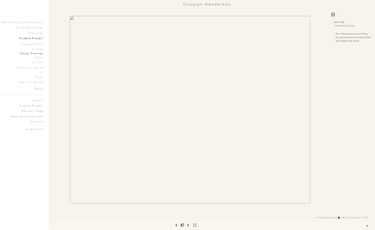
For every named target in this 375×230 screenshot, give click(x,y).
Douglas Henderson (207, 4)
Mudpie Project (31, 38)
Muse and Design (30, 28)
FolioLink (345, 217)
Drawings (36, 33)
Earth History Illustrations (22, 22)
